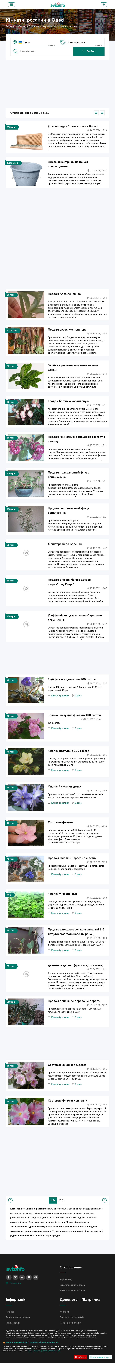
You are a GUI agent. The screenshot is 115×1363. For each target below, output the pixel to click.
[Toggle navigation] (11, 4)
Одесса (26, 42)
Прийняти (80, 1357)
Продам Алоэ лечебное (64, 294)
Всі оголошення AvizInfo (72, 1290)
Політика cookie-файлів (72, 1317)
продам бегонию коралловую (68, 401)
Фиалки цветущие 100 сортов (68, 751)
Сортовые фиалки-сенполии (67, 1101)
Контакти (64, 1311)
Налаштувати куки (100, 1357)
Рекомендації (13, 1322)
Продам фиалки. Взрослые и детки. (72, 858)
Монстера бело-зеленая (65, 544)
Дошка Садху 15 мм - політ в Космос (73, 126)
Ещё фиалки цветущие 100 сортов (72, 679)
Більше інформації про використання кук (44, 1351)
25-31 (61, 1200)
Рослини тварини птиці (44, 26)
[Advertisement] (57, 83)
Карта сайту (66, 1279)
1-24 (52, 1200)
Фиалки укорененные (63, 894)
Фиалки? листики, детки (64, 787)
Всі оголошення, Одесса (72, 1285)
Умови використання (70, 1322)
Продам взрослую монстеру (67, 330)
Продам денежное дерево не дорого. (74, 1001)
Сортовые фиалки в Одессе (67, 1065)
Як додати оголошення (18, 1317)
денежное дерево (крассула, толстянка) (75, 965)
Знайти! (90, 51)
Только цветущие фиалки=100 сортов (74, 715)
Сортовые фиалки (60, 822)
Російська (15, 1283)
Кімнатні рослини (76, 42)
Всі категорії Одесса (17, 26)
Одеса (78, 695)
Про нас (10, 1311)
